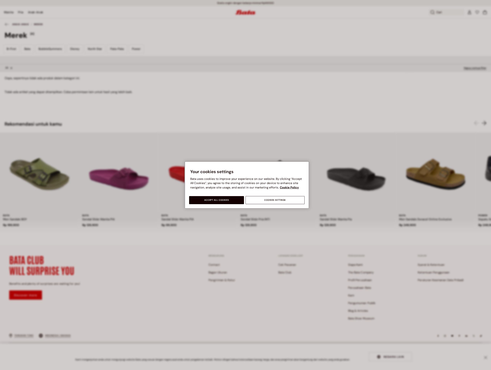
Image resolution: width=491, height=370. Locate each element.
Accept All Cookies (216, 200)
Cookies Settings (275, 200)
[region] (247, 185)
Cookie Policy (289, 187)
